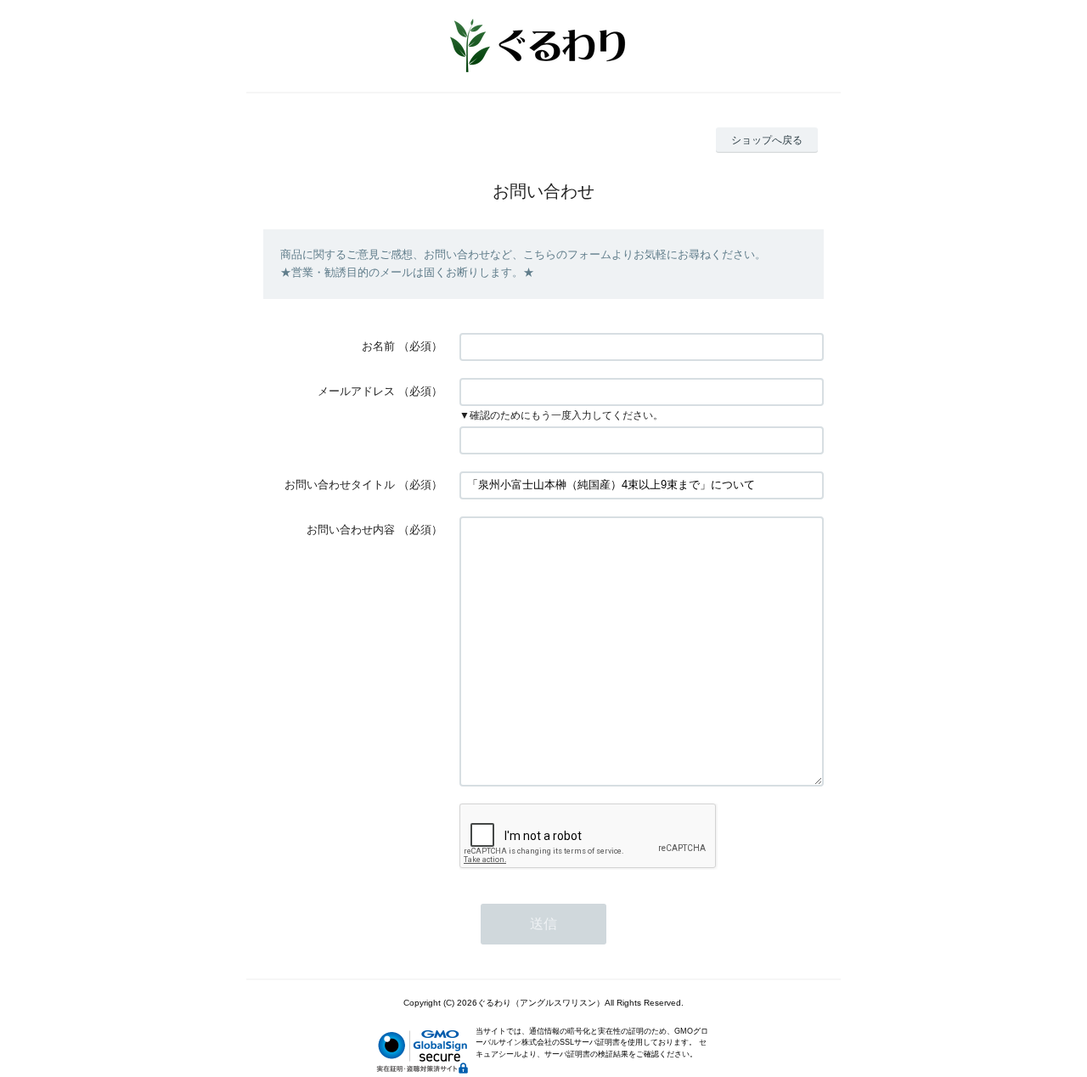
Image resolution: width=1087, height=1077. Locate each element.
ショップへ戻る (767, 140)
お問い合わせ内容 (351, 529)
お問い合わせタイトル (339, 484)
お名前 (378, 346)
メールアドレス (356, 391)
